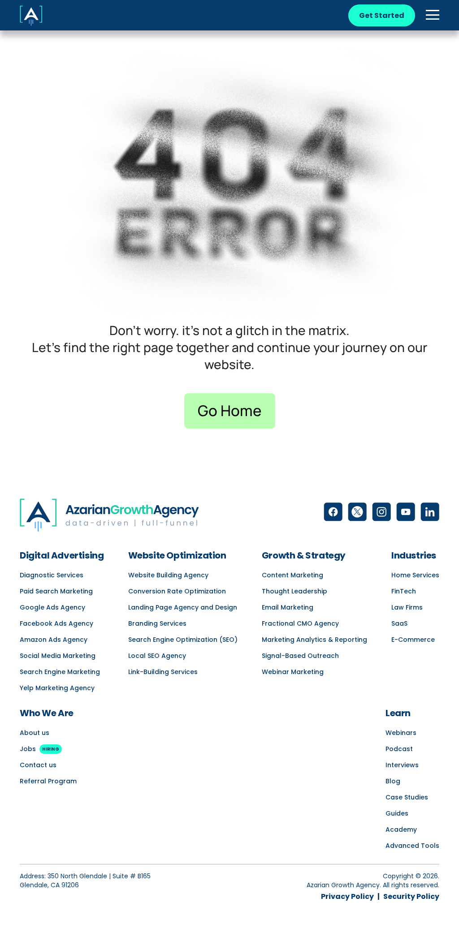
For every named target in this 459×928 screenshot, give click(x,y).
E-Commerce (413, 639)
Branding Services (157, 623)
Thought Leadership (294, 591)
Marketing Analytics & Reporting (314, 639)
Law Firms (407, 607)
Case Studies (406, 797)
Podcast (399, 748)
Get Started (381, 15)
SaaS (399, 623)
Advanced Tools (412, 845)
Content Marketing (292, 575)
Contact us (38, 764)
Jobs (39, 748)
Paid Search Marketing (56, 591)
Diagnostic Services (51, 575)
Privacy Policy (347, 896)
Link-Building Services (163, 671)
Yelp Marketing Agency (57, 687)
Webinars (400, 732)
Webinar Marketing (293, 671)
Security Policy (411, 896)
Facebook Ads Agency (56, 623)
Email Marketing (287, 607)
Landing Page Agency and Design (182, 607)
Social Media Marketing (57, 655)
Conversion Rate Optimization (177, 591)
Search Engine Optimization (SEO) (183, 639)
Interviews (402, 764)
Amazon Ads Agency (53, 639)
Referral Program (48, 781)
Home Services (415, 575)
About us (34, 732)
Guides (396, 813)
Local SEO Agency (157, 655)
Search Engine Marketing (60, 671)
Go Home (230, 410)
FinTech (403, 591)
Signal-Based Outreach (300, 655)
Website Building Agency (168, 575)
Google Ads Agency (52, 607)
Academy (401, 829)
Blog (392, 781)
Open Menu (432, 15)
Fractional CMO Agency (300, 623)
